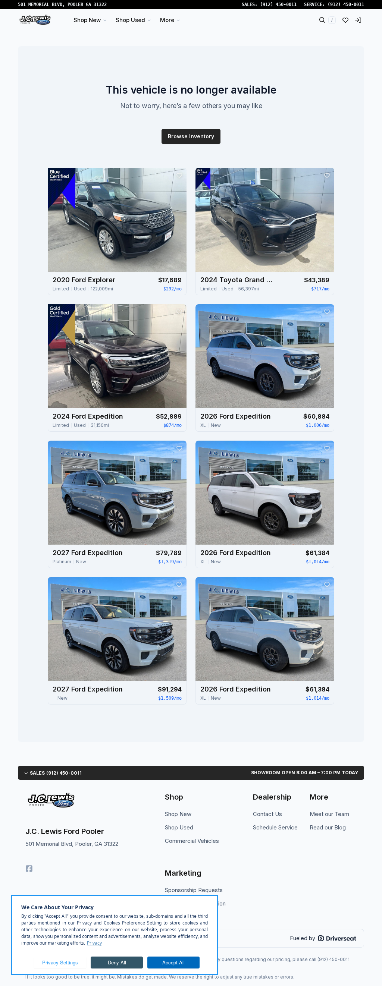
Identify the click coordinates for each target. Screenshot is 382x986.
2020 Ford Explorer (84, 280)
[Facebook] (29, 868)
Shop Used (179, 827)
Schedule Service (275, 827)
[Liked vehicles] (345, 20)
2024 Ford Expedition (88, 416)
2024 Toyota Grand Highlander (237, 280)
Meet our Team (329, 814)
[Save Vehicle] (179, 175)
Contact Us (267, 814)
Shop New (178, 814)
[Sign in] (358, 20)
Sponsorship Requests (194, 890)
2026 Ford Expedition (235, 416)
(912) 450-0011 (278, 4)
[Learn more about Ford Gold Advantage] (61, 325)
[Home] (35, 20)
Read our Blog (328, 827)
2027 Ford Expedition (88, 553)
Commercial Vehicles (192, 840)
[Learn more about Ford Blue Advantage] (61, 189)
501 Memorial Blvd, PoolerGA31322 (62, 4)
